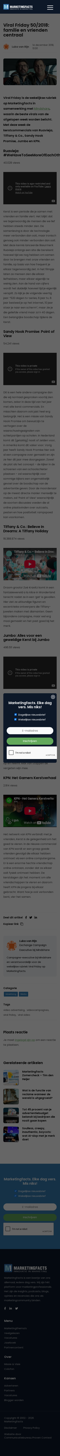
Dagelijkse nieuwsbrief (32, 714)
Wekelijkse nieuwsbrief (32, 719)
